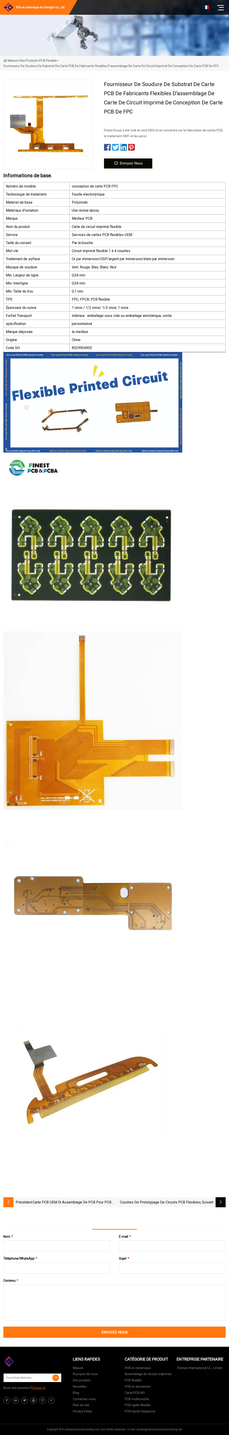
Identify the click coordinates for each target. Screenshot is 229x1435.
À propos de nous (85, 1374)
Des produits (29, 60)
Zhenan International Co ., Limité (199, 1368)
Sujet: (124, 1258)
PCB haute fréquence (140, 1411)
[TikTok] (51, 1400)
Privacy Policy (82, 1411)
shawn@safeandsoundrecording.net (159, 1429)
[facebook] (6, 1400)
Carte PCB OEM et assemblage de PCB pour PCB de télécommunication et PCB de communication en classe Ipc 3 (72, 1202)
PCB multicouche (137, 1399)
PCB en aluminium (138, 1386)
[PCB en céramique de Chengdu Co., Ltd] (25, 1361)
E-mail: (125, 1236)
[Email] (55, 1377)
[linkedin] (15, 1400)
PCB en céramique (138, 1368)
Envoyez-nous (131, 163)
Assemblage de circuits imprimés (148, 1374)
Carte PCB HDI (135, 1393)
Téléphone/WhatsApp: (20, 1258)
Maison (13, 60)
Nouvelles (80, 1386)
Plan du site (81, 1405)
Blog (76, 1393)
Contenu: (10, 1280)
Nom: (8, 1236)
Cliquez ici (38, 1388)
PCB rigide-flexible (138, 1405)
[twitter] (24, 1400)
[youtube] (33, 1400)
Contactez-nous (84, 1399)
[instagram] (42, 1400)
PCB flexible (48, 60)
